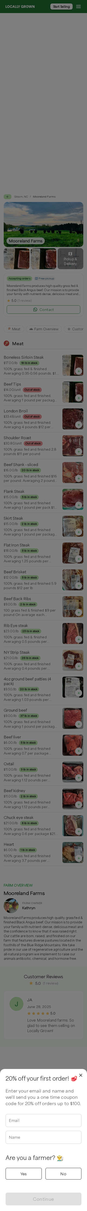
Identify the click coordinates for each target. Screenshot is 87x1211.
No (63, 1173)
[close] (80, 1075)
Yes (23, 1173)
